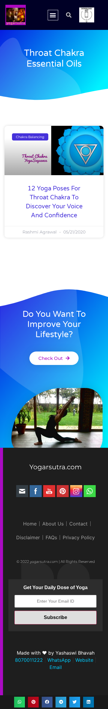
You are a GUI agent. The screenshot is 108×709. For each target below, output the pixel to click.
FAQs (51, 537)
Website (83, 660)
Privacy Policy (79, 537)
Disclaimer (28, 537)
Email (56, 667)
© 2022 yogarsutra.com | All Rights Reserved (55, 561)
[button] (53, 15)
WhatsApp (58, 660)
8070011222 (29, 660)
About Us (53, 524)
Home (30, 524)
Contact (78, 524)
